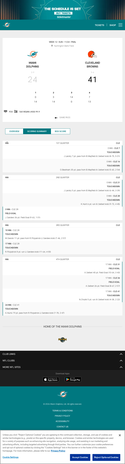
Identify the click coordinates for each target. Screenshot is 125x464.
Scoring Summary (37, 131)
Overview (14, 131)
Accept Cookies (80, 457)
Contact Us (62, 426)
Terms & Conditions (62, 410)
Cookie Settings (11, 457)
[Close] (119, 435)
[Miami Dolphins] (62, 394)
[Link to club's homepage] (6, 23)
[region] (62, 447)
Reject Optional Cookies (106, 457)
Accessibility (62, 421)
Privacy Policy (62, 416)
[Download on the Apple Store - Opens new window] (50, 380)
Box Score (60, 131)
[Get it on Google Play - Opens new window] (73, 381)
